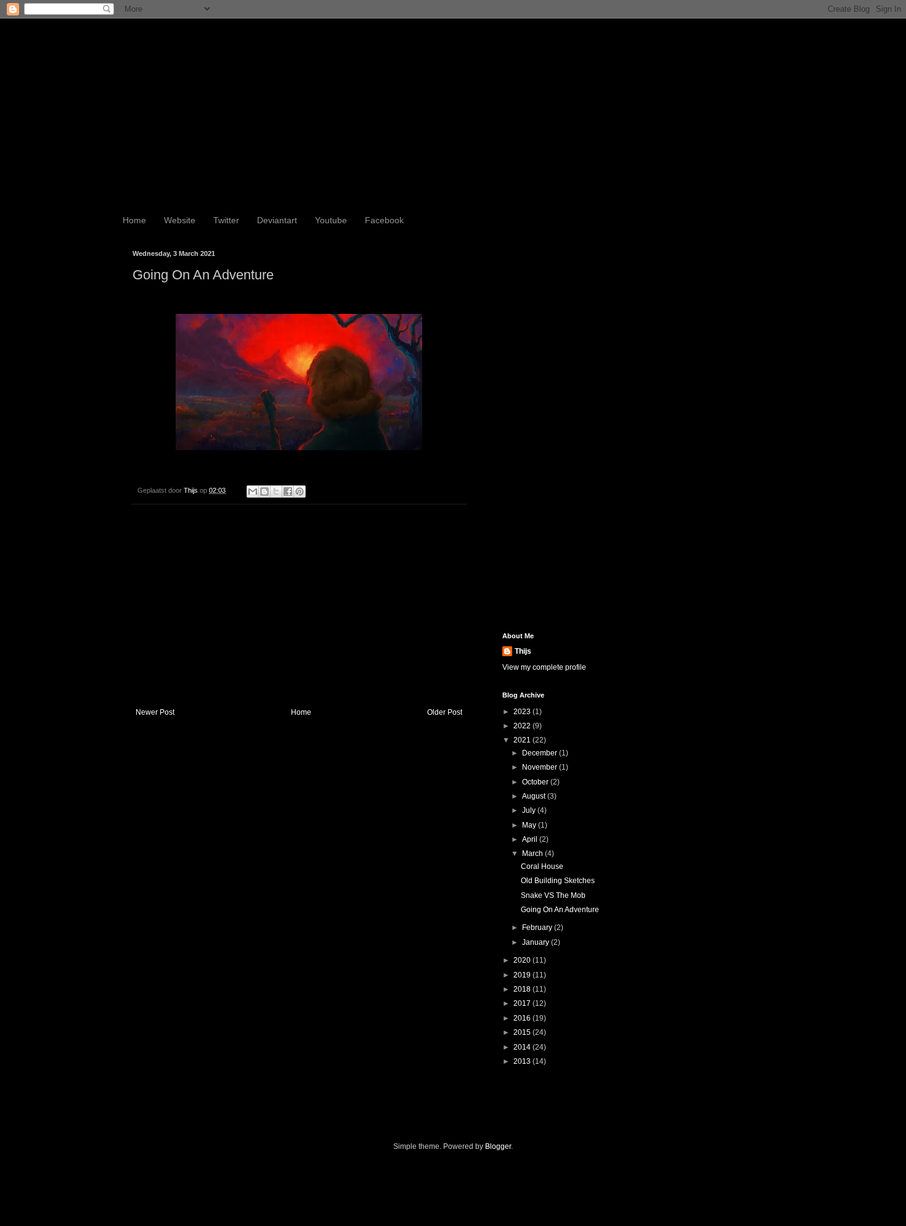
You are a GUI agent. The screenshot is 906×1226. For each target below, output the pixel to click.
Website (179, 220)
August (534, 796)
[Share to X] (276, 491)
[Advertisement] (299, 606)
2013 (523, 1061)
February (538, 927)
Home (134, 220)
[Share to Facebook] (288, 491)
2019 (523, 975)
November (540, 767)
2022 (523, 726)
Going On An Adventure (560, 909)
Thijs (523, 651)
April (530, 839)
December (540, 753)
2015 (523, 1032)
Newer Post (155, 712)
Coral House (542, 866)
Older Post (444, 712)
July (529, 810)
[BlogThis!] (264, 491)
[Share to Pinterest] (299, 491)
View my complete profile (544, 667)
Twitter (226, 220)
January (536, 942)
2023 (523, 711)
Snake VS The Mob (553, 895)
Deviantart (277, 220)
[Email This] (253, 491)
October (536, 782)
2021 (523, 740)
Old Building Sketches (558, 880)
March (533, 853)
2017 (523, 1003)
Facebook (384, 220)
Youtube (331, 220)
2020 (523, 960)
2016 (523, 1018)
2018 (523, 989)
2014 (523, 1047)
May (530, 825)
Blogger (498, 1146)
